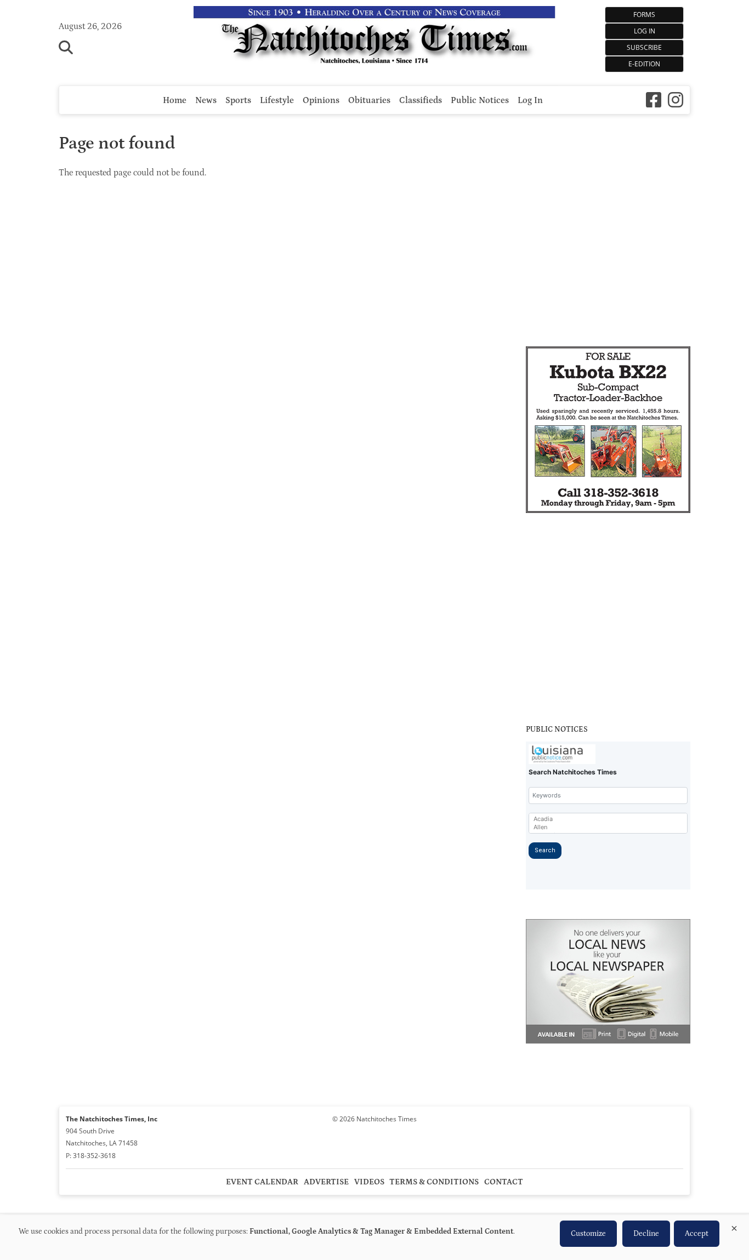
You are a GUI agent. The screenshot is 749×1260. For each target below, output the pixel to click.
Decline (646, 1233)
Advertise (326, 1182)
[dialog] (374, 1237)
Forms (644, 14)
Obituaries (369, 100)
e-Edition (644, 64)
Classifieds (420, 100)
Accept (696, 1233)
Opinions (321, 100)
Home (174, 100)
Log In (644, 31)
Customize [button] (588, 1233)
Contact (503, 1182)
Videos (369, 1182)
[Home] (374, 37)
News (206, 100)
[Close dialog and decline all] (734, 1226)
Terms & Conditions (434, 1182)
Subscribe (644, 47)
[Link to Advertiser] (608, 431)
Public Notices (480, 100)
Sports (238, 100)
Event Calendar (262, 1182)
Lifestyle (277, 100)
